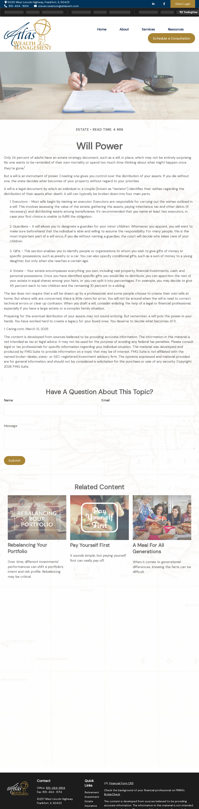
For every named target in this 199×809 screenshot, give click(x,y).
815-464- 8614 (19, 6)
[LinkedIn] (153, 4)
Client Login (182, 4)
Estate (89, 801)
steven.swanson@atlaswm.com (58, 6)
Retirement (92, 792)
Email (105, 400)
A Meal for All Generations (148, 548)
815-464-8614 (55, 788)
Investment (92, 797)
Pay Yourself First (90, 545)
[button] (102, 29)
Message (10, 426)
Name (8, 400)
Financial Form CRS (121, 783)
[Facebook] (164, 4)
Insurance (91, 805)
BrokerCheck (112, 794)
